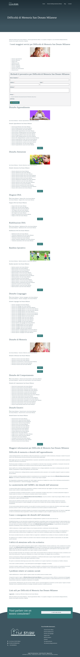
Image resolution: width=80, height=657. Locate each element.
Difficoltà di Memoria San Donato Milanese (18, 596)
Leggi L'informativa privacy (33, 653)
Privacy (12, 94)
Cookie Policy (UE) (42, 653)
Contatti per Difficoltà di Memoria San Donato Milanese (26, 594)
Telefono (12, 82)
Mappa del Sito (49, 653)
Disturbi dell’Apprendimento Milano (54, 3)
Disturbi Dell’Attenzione (48, 631)
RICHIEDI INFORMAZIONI (14, 643)
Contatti (70, 3)
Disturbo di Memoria (16, 67)
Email (41, 82)
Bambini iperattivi (47, 637)
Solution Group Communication (48, 654)
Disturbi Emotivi (15, 70)
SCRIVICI (40, 148)
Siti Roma (56, 654)
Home (44, 3)
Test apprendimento (48, 641)
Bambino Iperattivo (16, 64)
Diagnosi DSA (14, 61)
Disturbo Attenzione (16, 60)
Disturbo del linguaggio (49, 633)
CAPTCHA (12, 98)
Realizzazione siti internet (36, 654)
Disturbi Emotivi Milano (48, 629)
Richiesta (12, 87)
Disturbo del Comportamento (18, 68)
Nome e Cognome (14, 77)
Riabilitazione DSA (15, 63)
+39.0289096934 (13, 645)
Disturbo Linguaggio (16, 65)
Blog (65, 3)
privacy (34, 96)
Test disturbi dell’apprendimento (50, 643)
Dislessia (46, 639)
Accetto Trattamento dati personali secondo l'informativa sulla (23, 96)
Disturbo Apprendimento (17, 58)
